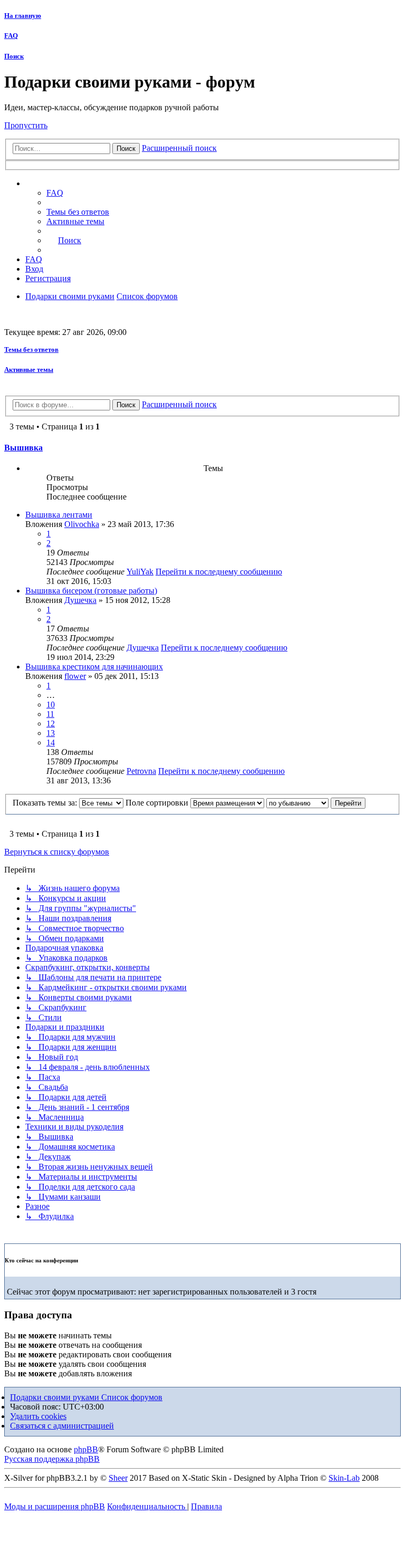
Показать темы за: (46, 802)
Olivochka (81, 524)
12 (50, 723)
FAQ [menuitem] (54, 192)
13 (50, 733)
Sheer (118, 1477)
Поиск (14, 56)
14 (50, 742)
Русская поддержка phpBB (52, 1458)
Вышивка (23, 447)
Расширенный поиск (179, 147)
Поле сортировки (158, 802)
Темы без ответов (31, 349)
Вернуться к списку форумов (56, 851)
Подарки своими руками (55, 1397)
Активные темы (28, 369)
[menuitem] (77, 211)
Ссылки (50, 183)
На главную (22, 16)
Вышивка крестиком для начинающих (94, 666)
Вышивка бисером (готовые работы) (91, 590)
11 (50, 714)
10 (50, 704)
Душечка (80, 600)
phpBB (86, 1449)
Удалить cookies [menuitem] (38, 1416)
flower (75, 676)
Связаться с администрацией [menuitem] (62, 1425)
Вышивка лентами (58, 514)
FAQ (11, 36)
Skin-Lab (344, 1477)
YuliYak (140, 571)
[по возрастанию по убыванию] (297, 802)
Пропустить (25, 125)
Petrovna (141, 771)
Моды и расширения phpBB (54, 1506)
